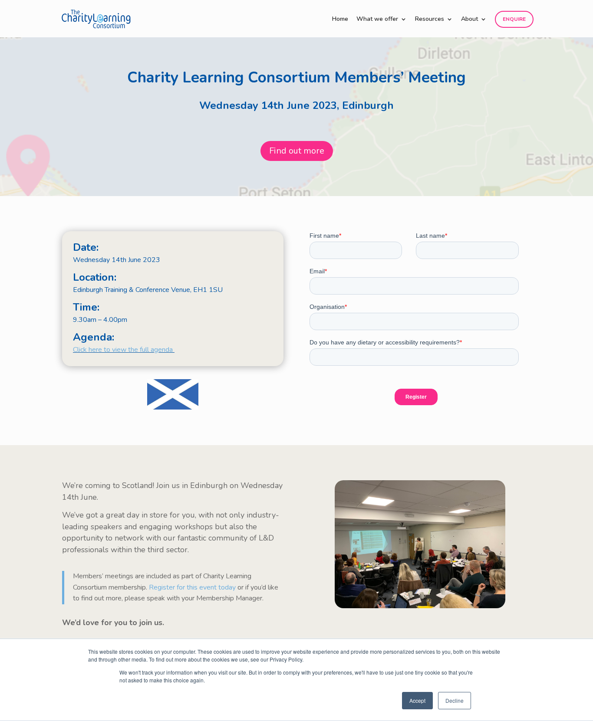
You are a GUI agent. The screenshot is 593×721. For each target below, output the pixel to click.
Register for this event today (192, 587)
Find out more (296, 151)
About (469, 19)
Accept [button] (417, 700)
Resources (429, 19)
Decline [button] (454, 700)
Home (340, 19)
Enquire (514, 19)
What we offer (377, 19)
